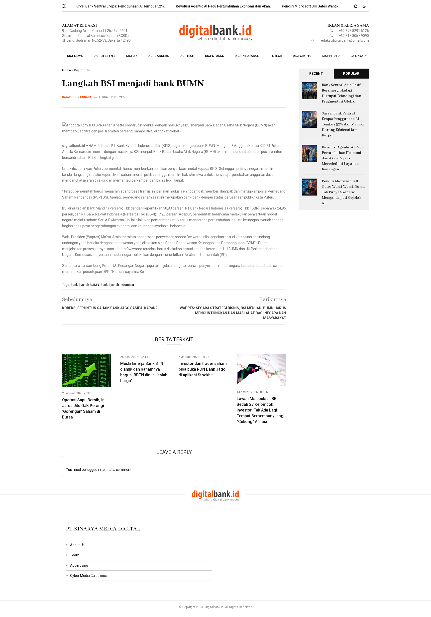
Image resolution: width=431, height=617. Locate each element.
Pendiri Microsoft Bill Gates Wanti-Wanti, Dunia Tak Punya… (318, 6)
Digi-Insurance (247, 56)
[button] (66, 5)
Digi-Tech (187, 56)
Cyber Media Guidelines (88, 576)
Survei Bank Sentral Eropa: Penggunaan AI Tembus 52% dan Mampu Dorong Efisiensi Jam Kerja (343, 124)
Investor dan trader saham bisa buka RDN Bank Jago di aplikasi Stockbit (203, 369)
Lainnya (356, 56)
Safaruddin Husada (77, 97)
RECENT (316, 74)
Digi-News (75, 56)
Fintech (276, 56)
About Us (77, 545)
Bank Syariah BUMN (85, 285)
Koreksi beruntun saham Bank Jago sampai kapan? (110, 308)
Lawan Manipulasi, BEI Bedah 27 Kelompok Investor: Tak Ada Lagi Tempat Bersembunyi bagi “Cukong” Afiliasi (260, 410)
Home (66, 70)
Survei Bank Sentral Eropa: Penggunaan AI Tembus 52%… (109, 6)
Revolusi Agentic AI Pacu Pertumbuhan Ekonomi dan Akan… (213, 6)
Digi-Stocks (214, 56)
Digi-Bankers (158, 56)
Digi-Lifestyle (104, 56)
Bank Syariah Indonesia (117, 285)
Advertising (79, 565)
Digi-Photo (331, 56)
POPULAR (351, 74)
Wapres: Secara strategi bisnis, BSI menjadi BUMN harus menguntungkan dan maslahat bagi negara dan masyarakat (233, 313)
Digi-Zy (131, 56)
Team (74, 555)
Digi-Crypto (302, 56)
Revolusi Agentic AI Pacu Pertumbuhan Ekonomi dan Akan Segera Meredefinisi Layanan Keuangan (343, 158)
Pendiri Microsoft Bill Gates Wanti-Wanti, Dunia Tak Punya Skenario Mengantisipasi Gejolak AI (343, 192)
